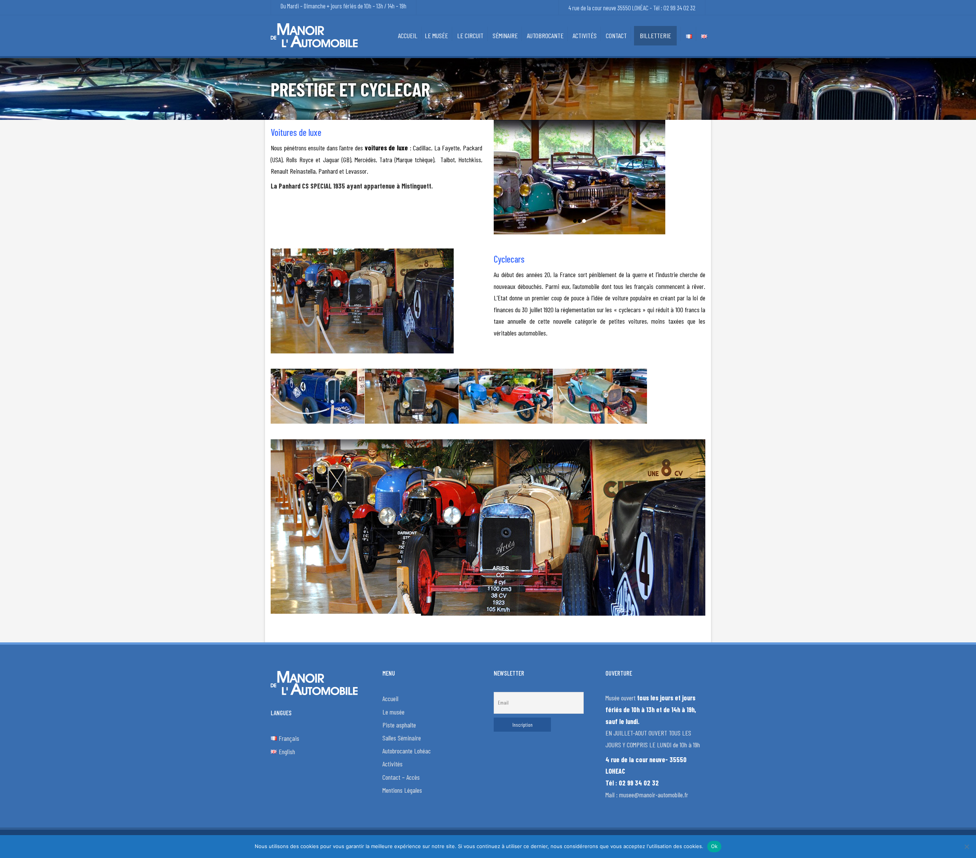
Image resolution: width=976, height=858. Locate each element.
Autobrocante (545, 35)
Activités (585, 35)
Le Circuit (470, 35)
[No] (966, 846)
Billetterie (655, 35)
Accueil (407, 35)
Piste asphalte (399, 725)
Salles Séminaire (401, 738)
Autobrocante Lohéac (406, 751)
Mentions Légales (402, 790)
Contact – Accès (401, 777)
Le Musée (436, 35)
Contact (616, 35)
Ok (714, 846)
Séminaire (505, 35)
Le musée (393, 712)
